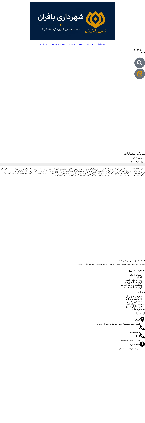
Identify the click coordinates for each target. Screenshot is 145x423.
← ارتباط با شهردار (135, 282)
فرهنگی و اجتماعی (58, 44)
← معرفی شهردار (135, 296)
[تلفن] (142, 327)
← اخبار (141, 277)
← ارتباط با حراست (134, 287)
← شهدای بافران (136, 304)
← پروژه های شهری (134, 279)
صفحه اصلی (101, 44)
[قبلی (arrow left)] (3, 211)
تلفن (138, 328)
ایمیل (137, 336)
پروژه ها (72, 44)
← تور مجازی (138, 309)
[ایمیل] (142, 335)
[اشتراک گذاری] (7, 2)
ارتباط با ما (43, 44)
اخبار (80, 44)
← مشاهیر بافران (136, 301)
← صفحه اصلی (137, 274)
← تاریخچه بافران (135, 298)
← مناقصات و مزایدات (133, 284)
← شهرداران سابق (135, 306)
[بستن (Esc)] (2, 2)
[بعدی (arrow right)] (141, 211)
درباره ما (90, 44)
